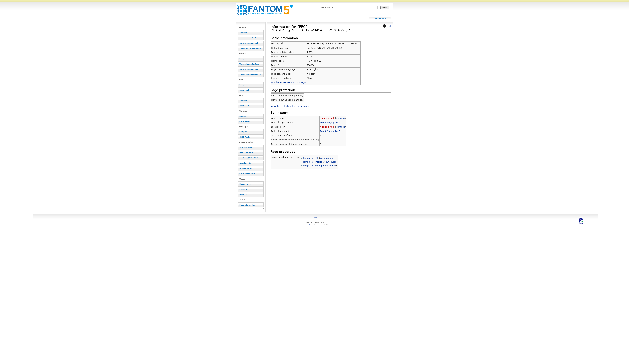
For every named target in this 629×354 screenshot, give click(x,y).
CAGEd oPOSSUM (247, 174)
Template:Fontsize (312, 162)
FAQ (315, 217)
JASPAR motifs (245, 168)
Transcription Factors (249, 38)
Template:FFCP (310, 158)
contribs (340, 118)
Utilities (243, 195)
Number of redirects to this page (288, 82)
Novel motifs (245, 163)
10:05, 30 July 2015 (330, 122)
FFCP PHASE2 (380, 18)
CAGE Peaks (244, 90)
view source (326, 158)
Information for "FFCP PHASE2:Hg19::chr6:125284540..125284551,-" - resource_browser (263, 7)
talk (332, 118)
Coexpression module (249, 43)
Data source (245, 184)
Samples (243, 32)
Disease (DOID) (246, 152)
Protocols (243, 189)
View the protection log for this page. (290, 106)
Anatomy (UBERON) (248, 158)
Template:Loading (312, 165)
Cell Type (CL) (245, 147)
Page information (247, 205)
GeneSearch (327, 7)
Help (389, 26)
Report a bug (307, 225)
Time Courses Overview (250, 48)
